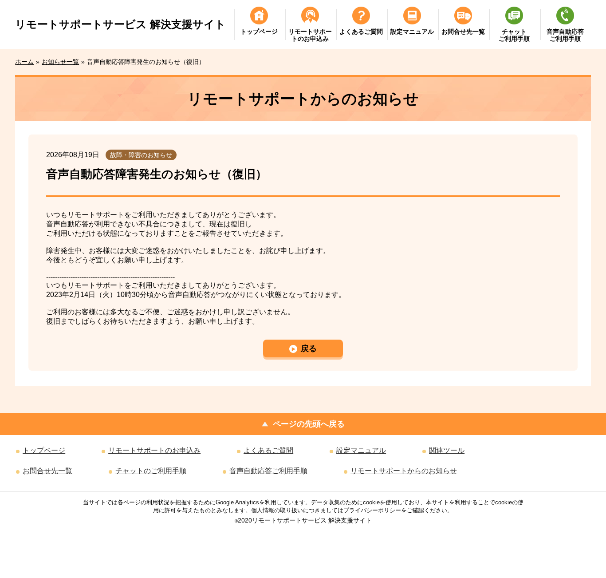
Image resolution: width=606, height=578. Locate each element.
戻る (309, 348)
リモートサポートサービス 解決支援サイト (120, 24)
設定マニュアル (361, 450)
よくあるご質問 (268, 450)
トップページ (44, 450)
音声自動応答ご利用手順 (268, 471)
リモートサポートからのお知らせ (403, 471)
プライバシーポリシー (372, 510)
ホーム (24, 61)
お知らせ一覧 (60, 61)
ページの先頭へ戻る (309, 424)
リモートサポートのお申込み (154, 450)
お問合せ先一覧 (47, 471)
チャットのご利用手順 (150, 471)
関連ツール (446, 450)
